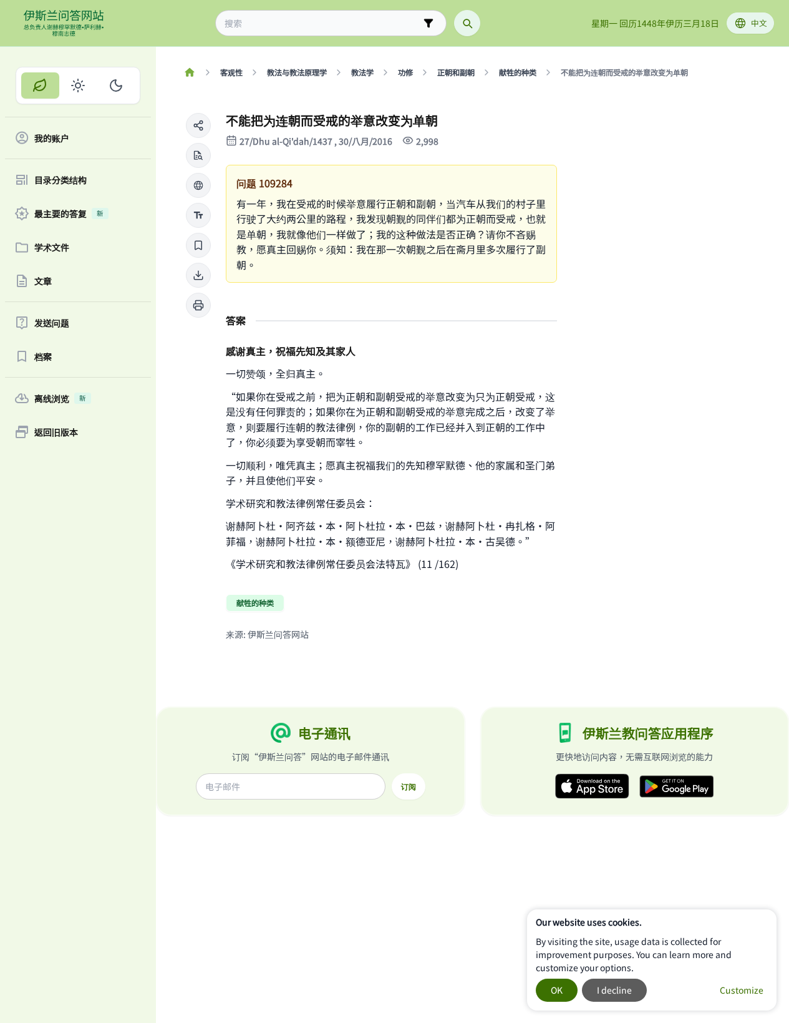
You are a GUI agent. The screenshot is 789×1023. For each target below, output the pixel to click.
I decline (614, 990)
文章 (43, 281)
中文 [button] (759, 23)
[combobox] (322, 23)
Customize (741, 990)
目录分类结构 (60, 180)
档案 (43, 356)
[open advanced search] (428, 23)
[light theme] (78, 85)
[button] (198, 125)
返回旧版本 (56, 432)
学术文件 (51, 247)
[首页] (189, 72)
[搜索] (467, 23)
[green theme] (40, 85)
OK (557, 990)
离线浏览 (60, 398)
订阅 (408, 786)
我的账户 (51, 138)
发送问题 (51, 322)
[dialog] (652, 960)
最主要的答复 (69, 213)
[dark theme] (116, 85)
